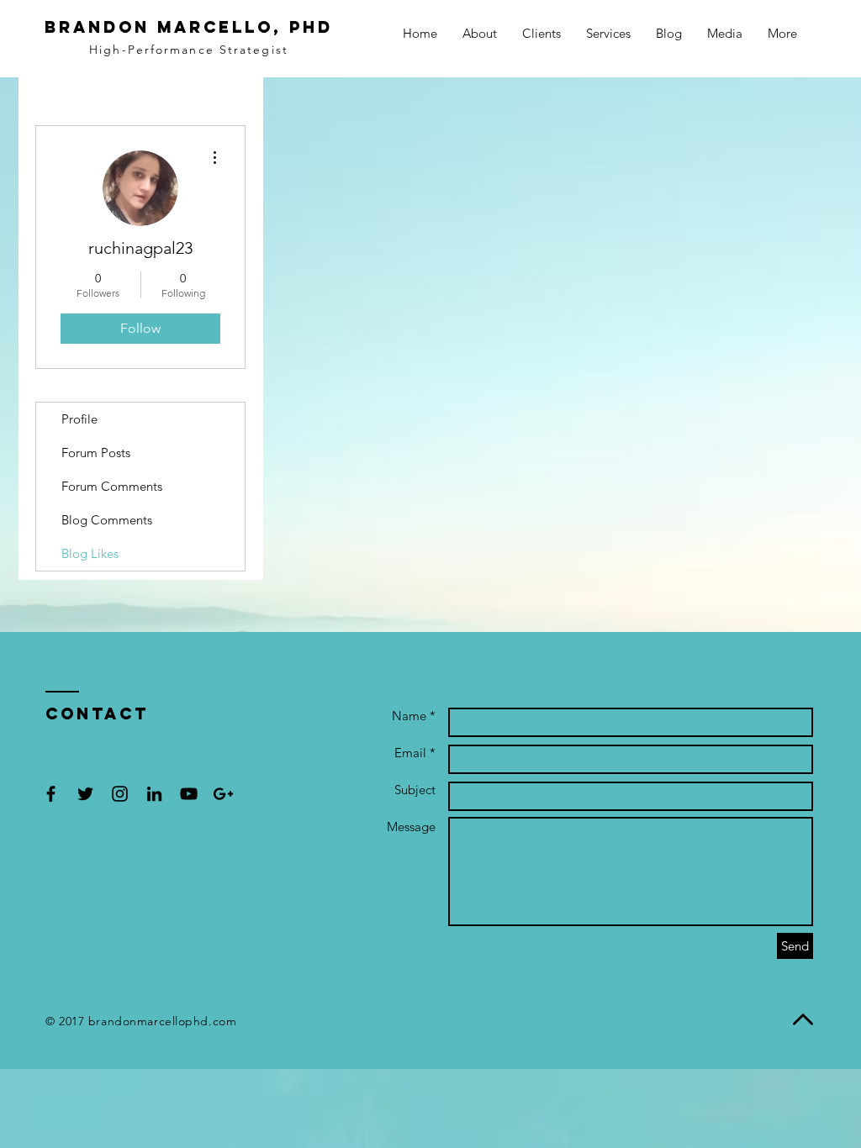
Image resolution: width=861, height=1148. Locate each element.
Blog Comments (106, 520)
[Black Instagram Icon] (119, 793)
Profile (79, 419)
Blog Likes (90, 553)
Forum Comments (111, 486)
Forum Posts (95, 453)
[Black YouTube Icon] (188, 793)
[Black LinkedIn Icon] (154, 793)
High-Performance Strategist (188, 49)
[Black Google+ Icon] (223, 793)
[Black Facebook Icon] (50, 793)
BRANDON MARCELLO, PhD (189, 27)
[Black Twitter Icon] (85, 793)
